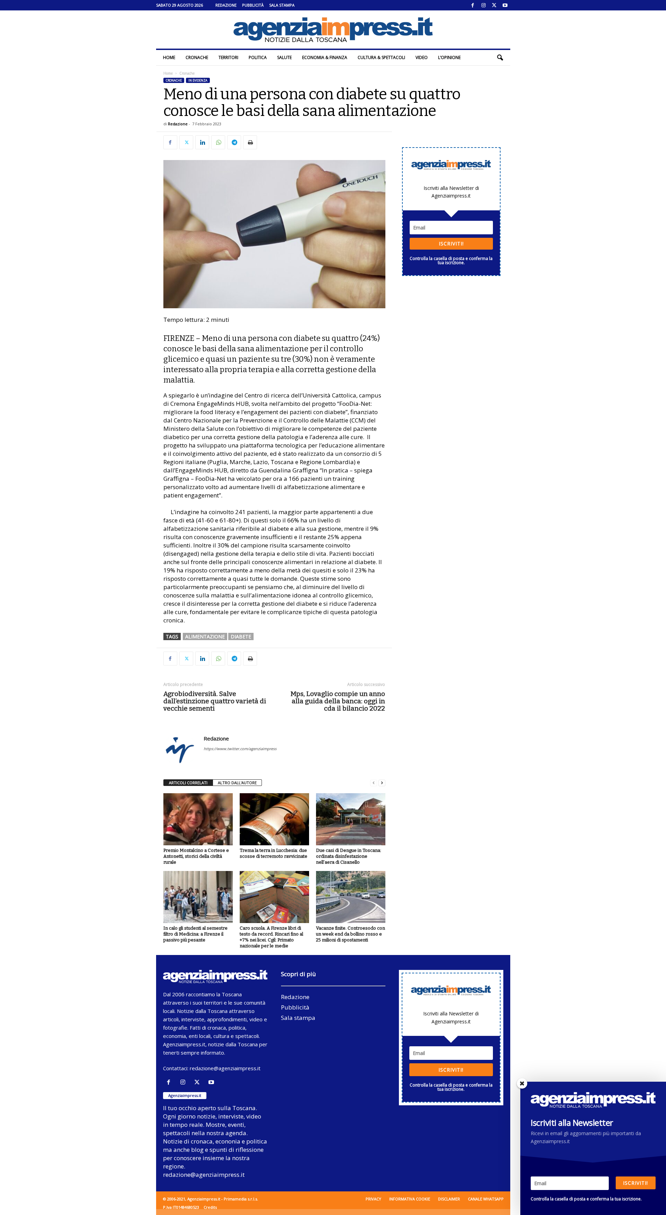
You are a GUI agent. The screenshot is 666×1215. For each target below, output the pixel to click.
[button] (499, 57)
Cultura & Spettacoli (381, 57)
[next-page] (381, 783)
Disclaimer (449, 1198)
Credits (210, 1207)
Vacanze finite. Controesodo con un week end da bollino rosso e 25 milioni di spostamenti (350, 933)
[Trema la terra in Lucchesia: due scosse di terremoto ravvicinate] (274, 819)
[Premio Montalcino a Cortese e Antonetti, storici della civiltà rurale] (198, 819)
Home (169, 57)
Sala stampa (281, 5)
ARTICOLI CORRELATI (188, 782)
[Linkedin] (202, 142)
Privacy (373, 1198)
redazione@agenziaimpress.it (225, 1068)
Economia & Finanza (324, 57)
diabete (241, 636)
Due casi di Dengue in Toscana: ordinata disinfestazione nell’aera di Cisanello (348, 856)
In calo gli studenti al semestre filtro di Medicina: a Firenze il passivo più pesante (195, 933)
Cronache (197, 57)
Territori (228, 57)
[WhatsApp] (218, 142)
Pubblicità (253, 5)
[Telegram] (234, 142)
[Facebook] (473, 5)
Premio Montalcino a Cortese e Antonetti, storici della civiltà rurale (196, 856)
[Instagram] (483, 5)
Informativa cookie (409, 1198)
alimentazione (205, 636)
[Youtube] (505, 5)
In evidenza (197, 80)
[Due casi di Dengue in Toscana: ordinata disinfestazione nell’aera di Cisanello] (350, 819)
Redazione (226, 5)
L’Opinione (449, 57)
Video (422, 57)
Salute (284, 57)
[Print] (250, 142)
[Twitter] (494, 5)
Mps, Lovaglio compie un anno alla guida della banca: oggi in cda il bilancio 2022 (337, 701)
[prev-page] (373, 783)
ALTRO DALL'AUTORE (237, 782)
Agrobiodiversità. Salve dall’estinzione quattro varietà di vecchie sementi (214, 701)
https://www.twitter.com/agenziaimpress (240, 748)
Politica (258, 57)
